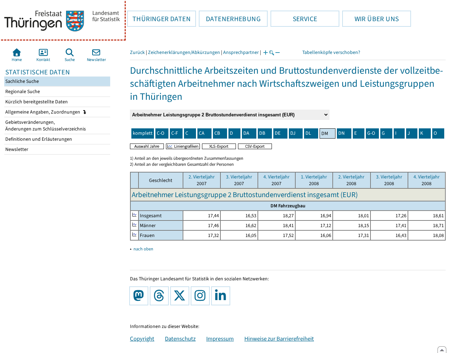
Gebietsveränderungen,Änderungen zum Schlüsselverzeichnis (45, 125)
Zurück (137, 52)
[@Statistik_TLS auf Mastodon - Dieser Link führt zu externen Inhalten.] (140, 296)
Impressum (220, 338)
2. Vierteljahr (202, 177)
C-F (174, 133)
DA (246, 133)
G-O (371, 133)
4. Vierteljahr (276, 177)
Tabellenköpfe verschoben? (331, 52)
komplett (143, 133)
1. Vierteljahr (314, 177)
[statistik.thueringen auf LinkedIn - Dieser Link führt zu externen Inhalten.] (222, 296)
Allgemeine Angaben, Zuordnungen (43, 112)
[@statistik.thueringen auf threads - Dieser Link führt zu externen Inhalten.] (160, 296)
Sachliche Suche (21, 81)
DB (262, 133)
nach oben (143, 249)
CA (201, 133)
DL (308, 133)
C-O (160, 133)
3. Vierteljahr (239, 177)
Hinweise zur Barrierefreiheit (279, 338)
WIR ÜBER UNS (370, 18)
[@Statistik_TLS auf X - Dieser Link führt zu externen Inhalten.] (181, 296)
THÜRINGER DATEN (159, 18)
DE (277, 133)
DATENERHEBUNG (230, 18)
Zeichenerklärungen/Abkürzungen (184, 52)
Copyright (142, 338)
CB (217, 133)
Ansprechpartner (241, 52)
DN (341, 133)
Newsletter (16, 149)
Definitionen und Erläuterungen (38, 139)
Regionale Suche (22, 91)
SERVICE (293, 18)
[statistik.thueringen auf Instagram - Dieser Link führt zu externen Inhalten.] (201, 296)
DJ (293, 133)
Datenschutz (180, 338)
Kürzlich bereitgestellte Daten (36, 101)
